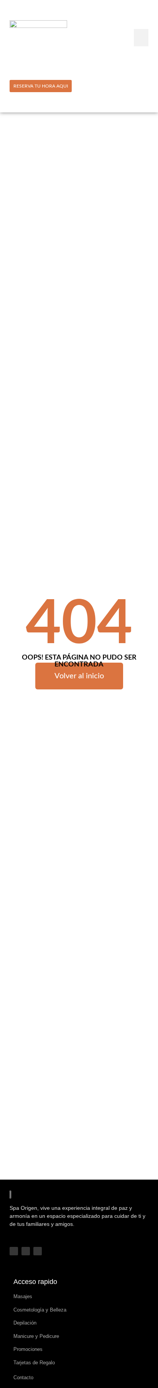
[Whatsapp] (37, 1251)
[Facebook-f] (14, 1251)
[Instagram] (25, 1251)
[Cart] (145, 85)
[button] (141, 37)
